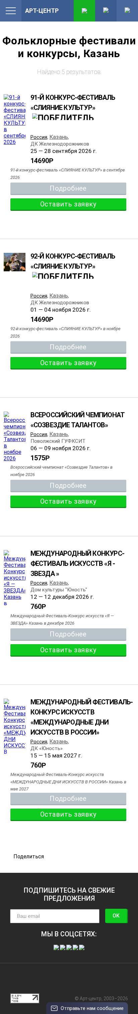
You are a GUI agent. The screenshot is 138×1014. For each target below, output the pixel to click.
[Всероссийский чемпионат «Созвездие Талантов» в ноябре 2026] (14, 437)
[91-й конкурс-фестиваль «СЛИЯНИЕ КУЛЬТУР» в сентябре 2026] (14, 119)
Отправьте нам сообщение (92, 1008)
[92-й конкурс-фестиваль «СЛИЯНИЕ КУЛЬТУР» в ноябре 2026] (14, 263)
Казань (59, 136)
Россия (38, 137)
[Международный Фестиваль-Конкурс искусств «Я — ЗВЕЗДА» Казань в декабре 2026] (14, 584)
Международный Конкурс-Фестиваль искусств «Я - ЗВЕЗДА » (77, 563)
